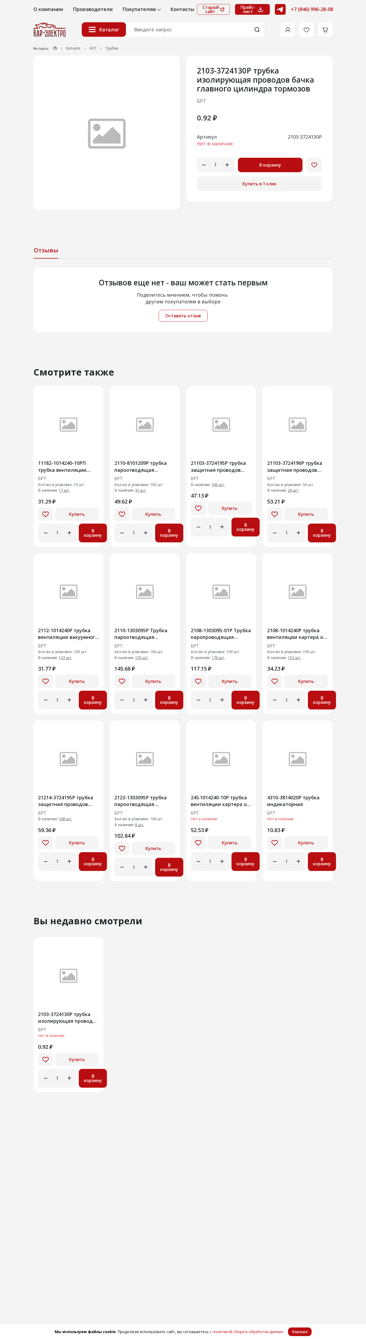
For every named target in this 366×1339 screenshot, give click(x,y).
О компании (48, 9)
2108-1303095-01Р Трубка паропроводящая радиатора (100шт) (221, 633)
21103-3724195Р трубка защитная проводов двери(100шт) (218, 466)
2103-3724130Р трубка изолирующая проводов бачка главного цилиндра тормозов (68, 1017)
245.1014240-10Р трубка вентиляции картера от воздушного (220, 800)
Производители (93, 9)
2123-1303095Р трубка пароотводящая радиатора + (140, 800)
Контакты (182, 9)
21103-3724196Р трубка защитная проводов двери (294, 466)
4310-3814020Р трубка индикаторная (293, 800)
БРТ (93, 48)
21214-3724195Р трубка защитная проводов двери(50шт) (65, 800)
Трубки (111, 48)
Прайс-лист (248, 9)
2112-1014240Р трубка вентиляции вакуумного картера (68, 633)
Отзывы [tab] (46, 250)
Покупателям (139, 9)
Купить (77, 514)
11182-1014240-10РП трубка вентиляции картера (62, 466)
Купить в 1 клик (259, 184)
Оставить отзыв (183, 316)
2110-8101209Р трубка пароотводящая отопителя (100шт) (140, 466)
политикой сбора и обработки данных (248, 1331)
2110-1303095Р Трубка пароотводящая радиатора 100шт (140, 633)
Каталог (109, 29)
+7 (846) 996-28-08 (312, 9)
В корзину (270, 165)
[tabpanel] (183, 299)
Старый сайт (211, 9)
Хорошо (300, 1331)
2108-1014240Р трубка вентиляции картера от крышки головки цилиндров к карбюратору (296, 633)
